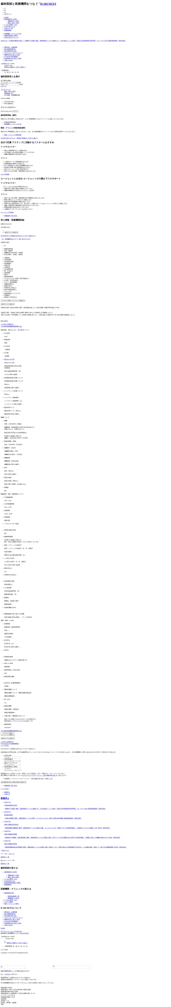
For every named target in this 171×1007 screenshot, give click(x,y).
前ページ (3, 860)
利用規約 (3, 773)
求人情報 (4, 326)
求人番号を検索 (6, 80)
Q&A (20, 326)
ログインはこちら (6, 111)
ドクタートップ (6, 89)
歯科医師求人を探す (10, 19)
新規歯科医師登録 (10, 122)
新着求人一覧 (5, 857)
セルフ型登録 (5, 174)
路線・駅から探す (10, 91)
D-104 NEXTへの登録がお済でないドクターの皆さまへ (18, 236)
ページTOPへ (5, 745)
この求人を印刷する (7, 324)
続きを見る (4, 321)
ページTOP (4, 949)
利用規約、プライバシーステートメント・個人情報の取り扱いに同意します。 (29, 778)
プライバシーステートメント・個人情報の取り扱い (40, 775)
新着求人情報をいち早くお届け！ (15, 67)
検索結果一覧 (8, 93)
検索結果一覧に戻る (10, 215)
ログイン (3, 86)
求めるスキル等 (9, 359)
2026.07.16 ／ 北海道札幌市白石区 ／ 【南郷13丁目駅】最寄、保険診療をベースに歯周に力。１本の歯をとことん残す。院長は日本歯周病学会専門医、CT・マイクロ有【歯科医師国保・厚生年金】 (63, 40)
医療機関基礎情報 (12, 326)
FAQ (7, 974)
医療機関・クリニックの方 (12, 124)
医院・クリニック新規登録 (12, 135)
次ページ (12, 854)
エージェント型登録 (7, 212)
